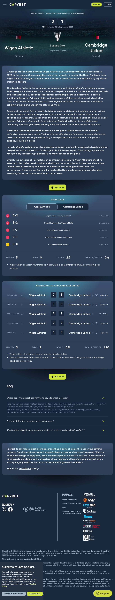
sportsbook (25, 468)
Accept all (34, 594)
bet (94, 459)
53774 (5, 553)
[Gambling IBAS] (87, 516)
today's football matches (59, 404)
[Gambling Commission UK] (89, 495)
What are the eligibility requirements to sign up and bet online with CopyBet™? (46, 430)
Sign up (96, 4)
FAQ (64, 507)
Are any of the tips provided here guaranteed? (30, 421)
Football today (14, 449)
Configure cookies (13, 594)
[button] (4, 4)
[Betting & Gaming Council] (91, 526)
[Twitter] (4, 509)
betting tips (80, 409)
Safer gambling (69, 500)
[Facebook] (10, 509)
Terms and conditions (67, 495)
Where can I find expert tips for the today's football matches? (37, 398)
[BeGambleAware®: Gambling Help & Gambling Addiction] (89, 521)
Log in (108, 4)
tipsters (25, 452)
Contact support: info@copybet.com (71, 512)
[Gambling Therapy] (89, 500)
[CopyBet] (17, 4)
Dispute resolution (71, 504)
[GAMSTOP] (89, 506)
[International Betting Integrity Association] (88, 531)
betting (98, 449)
